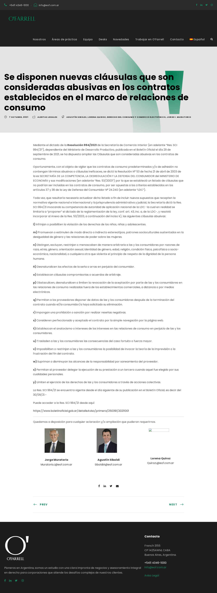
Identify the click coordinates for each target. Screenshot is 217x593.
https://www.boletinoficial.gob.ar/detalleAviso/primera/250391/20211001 (81, 411)
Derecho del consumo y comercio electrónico (136, 117)
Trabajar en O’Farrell (149, 39)
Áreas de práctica (64, 39)
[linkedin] (201, 5)
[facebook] (196, 5)
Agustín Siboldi (76, 117)
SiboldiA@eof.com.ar (108, 464)
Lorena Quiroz (97, 117)
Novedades (121, 39)
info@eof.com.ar (49, 5)
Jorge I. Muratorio (179, 117)
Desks (103, 39)
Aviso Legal (151, 575)
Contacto (177, 39)
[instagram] (212, 5)
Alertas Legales (47, 117)
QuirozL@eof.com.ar (160, 463)
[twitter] (206, 5)
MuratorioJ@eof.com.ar (56, 464)
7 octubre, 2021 (18, 117)
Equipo (88, 39)
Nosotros (39, 39)
